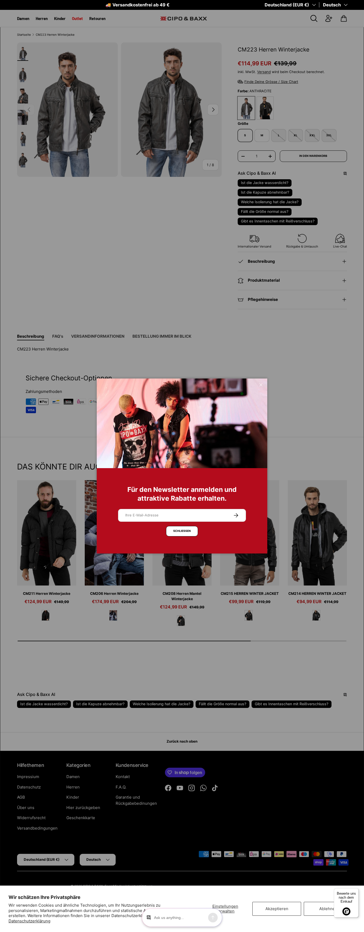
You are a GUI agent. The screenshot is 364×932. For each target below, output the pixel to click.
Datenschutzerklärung (29, 920)
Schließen (182, 531)
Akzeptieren (276, 908)
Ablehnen (328, 908)
